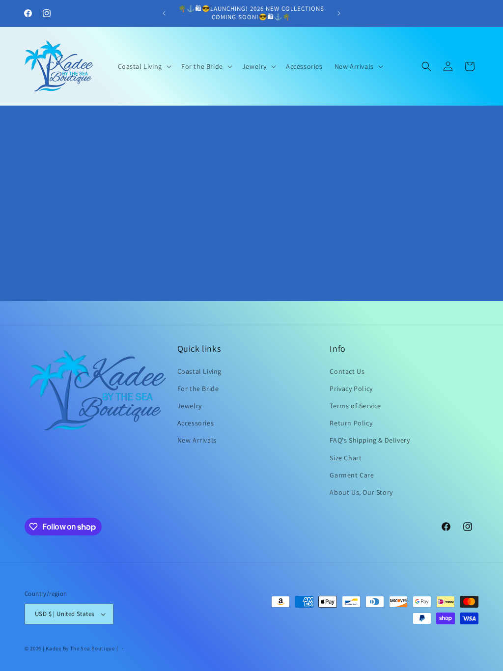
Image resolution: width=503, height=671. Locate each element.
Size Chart (346, 457)
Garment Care (352, 475)
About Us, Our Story (361, 492)
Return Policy (351, 423)
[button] (143, 66)
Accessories (195, 423)
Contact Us (347, 371)
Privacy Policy (351, 388)
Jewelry (189, 405)
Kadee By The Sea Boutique (80, 648)
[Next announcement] (339, 13)
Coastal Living (199, 371)
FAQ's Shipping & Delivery (370, 440)
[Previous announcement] (164, 13)
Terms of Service (355, 405)
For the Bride (198, 388)
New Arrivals (197, 440)
